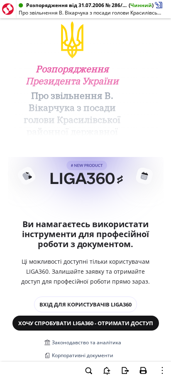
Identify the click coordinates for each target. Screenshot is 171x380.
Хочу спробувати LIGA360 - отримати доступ (85, 323)
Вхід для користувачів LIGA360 (85, 304)
